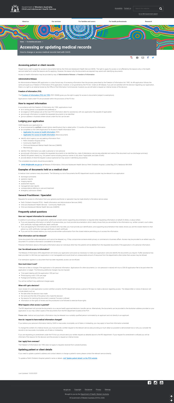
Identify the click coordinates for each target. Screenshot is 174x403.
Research (148, 21)
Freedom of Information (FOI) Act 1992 (36, 95)
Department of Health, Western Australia (95, 394)
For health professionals (118, 21)
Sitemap (108, 389)
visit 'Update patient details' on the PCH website (80, 358)
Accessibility (118, 8)
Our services (56, 21)
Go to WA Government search (148, 14)
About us (25, 21)
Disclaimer (88, 389)
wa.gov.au (67, 389)
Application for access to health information (39, 132)
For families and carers (87, 21)
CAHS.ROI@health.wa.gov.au (31, 164)
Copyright (77, 389)
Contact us (127, 8)
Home (22, 42)
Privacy (98, 389)
